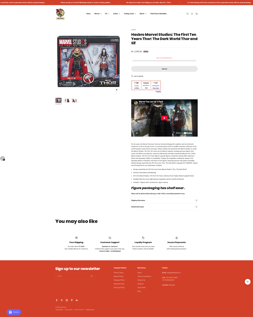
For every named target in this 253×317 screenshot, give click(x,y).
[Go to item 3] (74, 100)
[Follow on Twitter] (61, 300)
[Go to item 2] (66, 100)
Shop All (140, 284)
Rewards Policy (119, 284)
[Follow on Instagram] (66, 300)
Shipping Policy (119, 280)
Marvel (96, 14)
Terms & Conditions (144, 276)
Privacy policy (69, 309)
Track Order (141, 287)
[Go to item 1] (58, 100)
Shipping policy (90, 309)
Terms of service (79, 309)
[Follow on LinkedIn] (77, 300)
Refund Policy (118, 276)
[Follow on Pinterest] (71, 300)
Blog (139, 291)
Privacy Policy (119, 273)
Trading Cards (129, 14)
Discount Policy (119, 287)
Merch (142, 14)
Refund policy (59, 309)
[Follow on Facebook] (56, 300)
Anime (115, 14)
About (139, 273)
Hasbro (133, 30)
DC (106, 14)
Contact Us (141, 280)
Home (88, 14)
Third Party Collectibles (158, 14)
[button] (248, 282)
